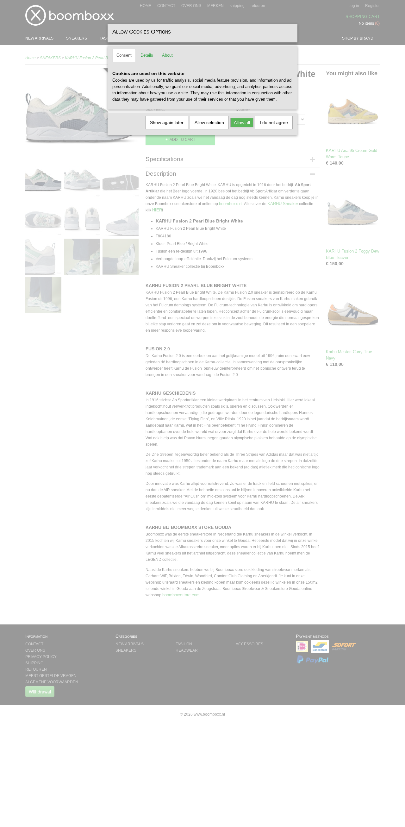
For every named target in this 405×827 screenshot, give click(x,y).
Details (146, 55)
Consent (124, 55)
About (167, 55)
